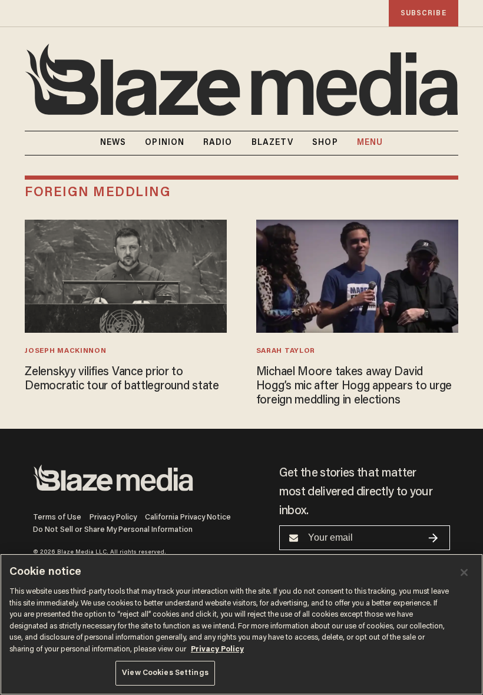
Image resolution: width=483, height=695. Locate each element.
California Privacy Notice (188, 517)
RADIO (218, 143)
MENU (370, 143)
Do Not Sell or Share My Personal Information (113, 530)
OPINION (164, 143)
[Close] (464, 572)
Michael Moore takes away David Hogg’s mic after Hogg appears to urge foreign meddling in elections (354, 386)
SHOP (325, 143)
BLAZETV (273, 143)
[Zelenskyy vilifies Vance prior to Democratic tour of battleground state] (126, 274)
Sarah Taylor (285, 351)
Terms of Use (57, 517)
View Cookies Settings (165, 673)
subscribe (423, 13)
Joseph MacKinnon (65, 351)
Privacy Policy (113, 517)
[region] (241, 624)
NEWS (113, 143)
